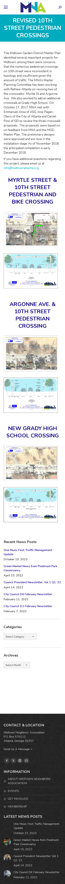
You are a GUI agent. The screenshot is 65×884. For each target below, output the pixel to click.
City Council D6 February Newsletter (28, 594)
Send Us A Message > (18, 749)
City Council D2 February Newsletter (28, 606)
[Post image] (7, 825)
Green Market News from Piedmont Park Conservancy (30, 568)
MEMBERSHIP (17, 807)
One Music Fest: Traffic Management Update (28, 552)
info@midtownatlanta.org (21, 168)
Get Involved (18, 799)
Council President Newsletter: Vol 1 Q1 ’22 (32, 582)
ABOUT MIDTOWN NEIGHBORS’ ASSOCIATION (29, 781)
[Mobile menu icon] (6, 7)
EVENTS (13, 791)
